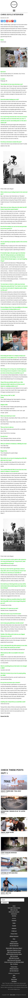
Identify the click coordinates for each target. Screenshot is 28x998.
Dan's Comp (14, 979)
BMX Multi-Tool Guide (14, 958)
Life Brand (14, 981)
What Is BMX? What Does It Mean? (14, 948)
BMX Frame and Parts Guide (14, 960)
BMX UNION (14, 4)
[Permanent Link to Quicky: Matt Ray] (14, 885)
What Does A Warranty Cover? (14, 950)
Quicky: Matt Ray (6, 893)
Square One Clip (5, 716)
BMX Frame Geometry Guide (14, 952)
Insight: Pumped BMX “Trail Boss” (11, 791)
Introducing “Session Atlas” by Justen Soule (13, 811)
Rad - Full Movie (14, 964)
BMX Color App (14, 910)
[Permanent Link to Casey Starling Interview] (14, 844)
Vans (14, 975)
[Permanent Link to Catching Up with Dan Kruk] (14, 864)
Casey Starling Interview (9, 852)
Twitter (14, 923)
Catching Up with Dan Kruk (9, 873)
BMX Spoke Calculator (14, 912)
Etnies (14, 977)
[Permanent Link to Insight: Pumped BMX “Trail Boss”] (14, 782)
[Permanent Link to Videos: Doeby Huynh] (14, 824)
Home (14, 906)
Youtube (14, 925)
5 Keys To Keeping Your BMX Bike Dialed (14, 962)
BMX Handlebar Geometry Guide (14, 954)
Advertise (14, 916)
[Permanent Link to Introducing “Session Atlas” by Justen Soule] (14, 803)
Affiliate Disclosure (14, 936)
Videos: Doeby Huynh (7, 832)
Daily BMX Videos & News (14, 908)
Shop (14, 939)
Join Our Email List (14, 945)
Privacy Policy (14, 933)
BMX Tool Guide (14, 956)
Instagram (14, 928)
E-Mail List (14, 931)
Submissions (14, 914)
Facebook (14, 920)
